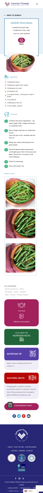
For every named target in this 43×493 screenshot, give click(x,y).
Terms (35, 488)
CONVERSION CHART (23, 405)
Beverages (8, 292)
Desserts (23, 292)
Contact (29, 451)
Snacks (16, 292)
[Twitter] (23, 478)
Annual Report (13, 488)
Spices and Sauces (11, 289)
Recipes (14, 451)
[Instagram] (19, 478)
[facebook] (15, 478)
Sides (7, 295)
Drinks (21, 289)
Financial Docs (25, 488)
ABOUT (10, 447)
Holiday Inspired (22, 295)
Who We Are (19, 447)
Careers (22, 451)
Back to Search (14, 15)
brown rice (20, 166)
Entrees (12, 295)
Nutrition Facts (21, 334)
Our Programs (30, 447)
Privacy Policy (14, 491)
